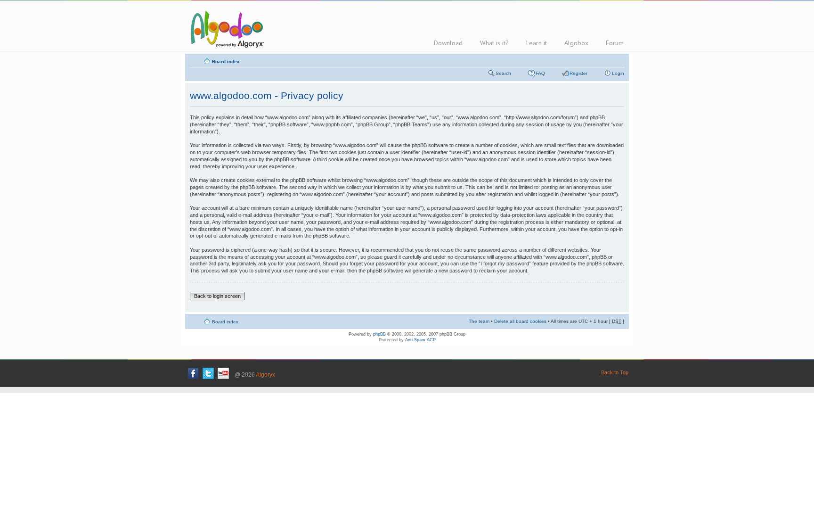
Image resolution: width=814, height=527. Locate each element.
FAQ (540, 73)
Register (578, 73)
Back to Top (614, 372)
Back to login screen (217, 296)
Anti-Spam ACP (420, 340)
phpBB (379, 334)
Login (618, 73)
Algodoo (226, 29)
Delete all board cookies (520, 321)
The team (479, 321)
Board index (226, 61)
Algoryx (265, 374)
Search (503, 73)
